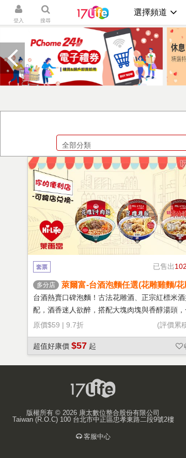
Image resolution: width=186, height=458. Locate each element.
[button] (12, 58)
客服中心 (97, 436)
